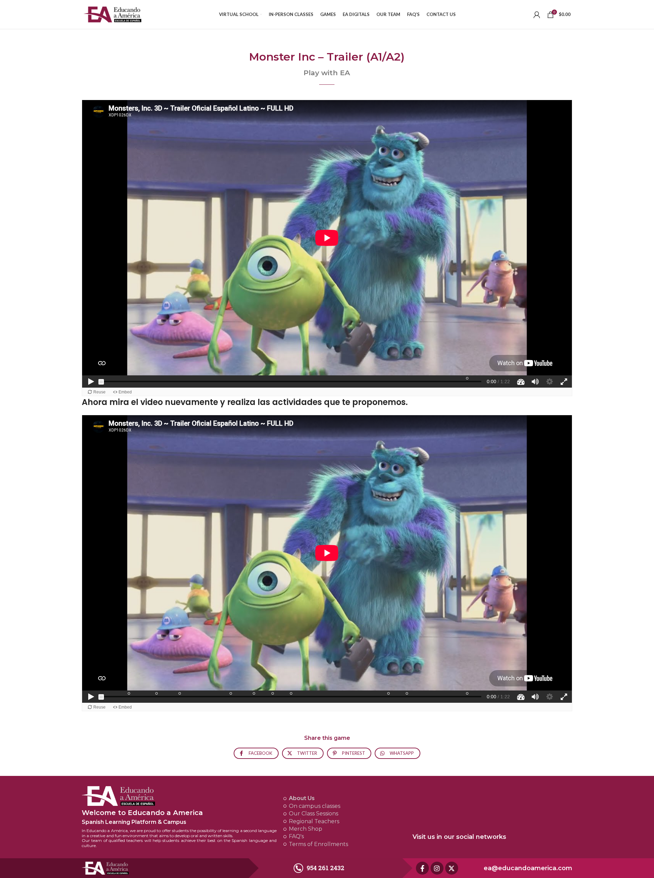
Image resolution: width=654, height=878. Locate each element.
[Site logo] (112, 14)
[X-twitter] (451, 868)
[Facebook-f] (422, 868)
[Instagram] (437, 868)
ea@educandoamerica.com (528, 868)
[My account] (537, 14)
